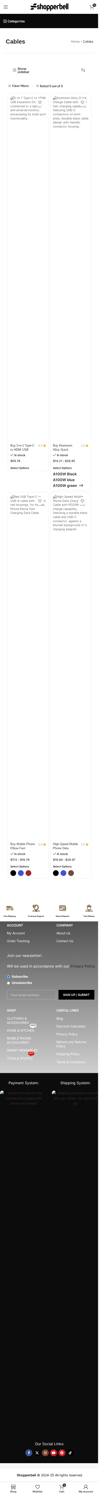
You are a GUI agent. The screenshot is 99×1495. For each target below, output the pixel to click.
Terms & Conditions (70, 1062)
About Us (63, 933)
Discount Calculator (71, 1026)
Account (15, 925)
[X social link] (37, 1452)
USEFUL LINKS (67, 1010)
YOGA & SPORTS (20, 1057)
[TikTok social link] (70, 1452)
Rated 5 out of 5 (51, 86)
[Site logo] (49, 7)
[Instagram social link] (45, 1452)
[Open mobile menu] (5, 7)
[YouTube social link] (53, 1452)
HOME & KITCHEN (21, 1029)
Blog (59, 1018)
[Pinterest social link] (61, 1452)
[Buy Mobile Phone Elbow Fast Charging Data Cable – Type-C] (28, 668)
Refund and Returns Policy (71, 1044)
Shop (11, 1010)
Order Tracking (18, 941)
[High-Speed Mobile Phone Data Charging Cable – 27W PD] (71, 668)
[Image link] (23, 1263)
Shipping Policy (68, 1054)
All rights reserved (68, 1475)
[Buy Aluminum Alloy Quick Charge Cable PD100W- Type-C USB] (71, 269)
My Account (16, 933)
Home (75, 41)
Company (64, 925)
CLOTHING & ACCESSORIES (18, 1020)
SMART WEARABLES (22, 1050)
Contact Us (64, 941)
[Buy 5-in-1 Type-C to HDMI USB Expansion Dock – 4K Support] (28, 269)
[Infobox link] (10, 911)
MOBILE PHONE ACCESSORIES (19, 1040)
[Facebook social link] (28, 1452)
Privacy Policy (67, 1034)
